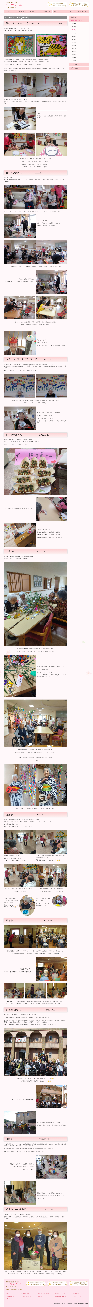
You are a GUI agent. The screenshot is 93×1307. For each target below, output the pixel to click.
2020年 (74, 36)
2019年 (74, 39)
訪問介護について (70, 11)
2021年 (74, 33)
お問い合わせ (74, 68)
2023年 (74, 27)
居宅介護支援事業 (83, 11)
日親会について (22, 11)
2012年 (74, 60)
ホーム (10, 11)
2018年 (74, 42)
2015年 (74, 51)
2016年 (74, 48)
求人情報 (73, 17)
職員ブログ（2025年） (77, 20)
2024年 (74, 24)
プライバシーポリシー (77, 64)
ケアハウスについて (46, 11)
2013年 (74, 57)
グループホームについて (34, 11)
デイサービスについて (58, 11)
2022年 (74, 30)
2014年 (74, 54)
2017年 (74, 45)
